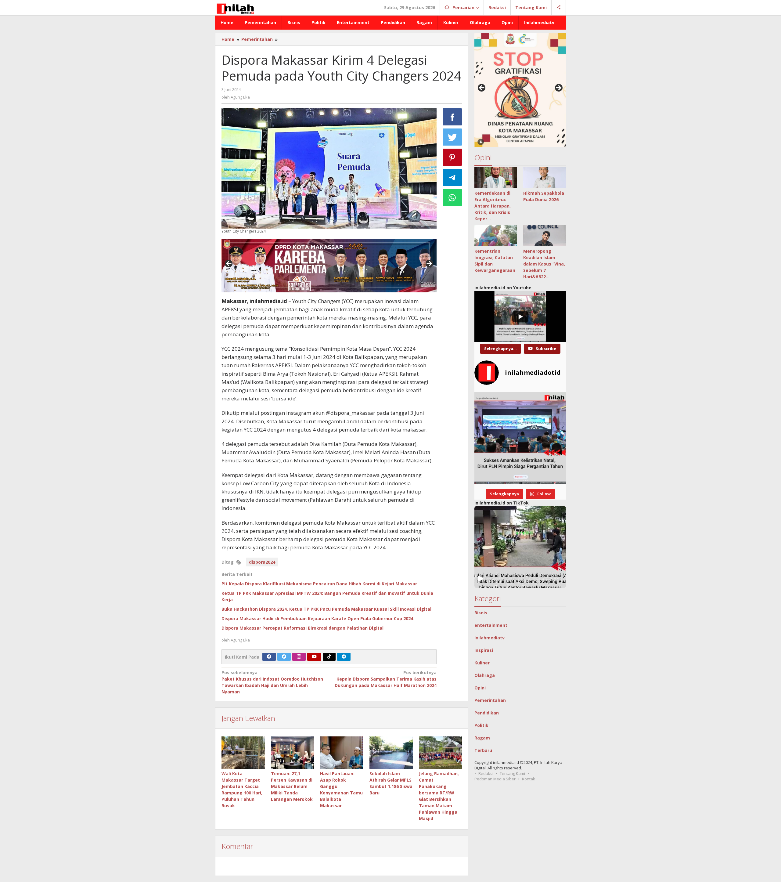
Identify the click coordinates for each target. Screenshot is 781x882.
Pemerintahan (490, 700)
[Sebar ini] (452, 116)
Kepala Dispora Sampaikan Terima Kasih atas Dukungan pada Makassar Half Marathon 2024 (385, 679)
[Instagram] (299, 657)
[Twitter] (284, 657)
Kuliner (482, 663)
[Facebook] (269, 657)
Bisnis (480, 613)
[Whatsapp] (452, 197)
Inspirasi (483, 650)
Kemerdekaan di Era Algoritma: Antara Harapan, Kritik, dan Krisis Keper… (492, 206)
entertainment (490, 625)
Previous (229, 264)
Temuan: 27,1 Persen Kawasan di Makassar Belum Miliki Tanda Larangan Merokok (292, 786)
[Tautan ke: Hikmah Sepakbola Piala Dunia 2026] (544, 177)
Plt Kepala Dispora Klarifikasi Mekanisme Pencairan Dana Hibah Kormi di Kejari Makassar (319, 584)
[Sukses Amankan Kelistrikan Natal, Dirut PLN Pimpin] (520, 438)
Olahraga (484, 675)
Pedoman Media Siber (495, 779)
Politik (481, 725)
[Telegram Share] (452, 177)
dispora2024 (262, 562)
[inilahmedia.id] (235, 7)
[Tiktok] (329, 657)
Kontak (528, 779)
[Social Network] (559, 7)
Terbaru (483, 750)
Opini (480, 688)
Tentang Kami (512, 773)
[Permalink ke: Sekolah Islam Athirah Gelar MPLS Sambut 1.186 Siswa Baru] (391, 752)
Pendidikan (486, 713)
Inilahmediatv (489, 638)
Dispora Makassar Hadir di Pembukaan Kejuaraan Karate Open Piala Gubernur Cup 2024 (317, 618)
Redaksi (485, 773)
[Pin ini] (452, 157)
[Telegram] (344, 657)
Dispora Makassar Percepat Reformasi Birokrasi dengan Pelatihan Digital (302, 628)
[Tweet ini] (452, 137)
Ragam (482, 738)
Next (429, 264)
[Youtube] (314, 657)
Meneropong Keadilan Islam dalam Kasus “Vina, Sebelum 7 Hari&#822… (544, 264)
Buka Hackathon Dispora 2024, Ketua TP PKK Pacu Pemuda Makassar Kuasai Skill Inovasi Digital (326, 609)
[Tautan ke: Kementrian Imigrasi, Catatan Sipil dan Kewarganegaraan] (495, 235)
